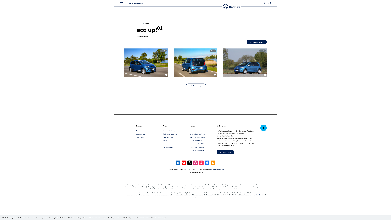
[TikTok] (201, 163)
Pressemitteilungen (170, 131)
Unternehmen (141, 134)
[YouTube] (184, 163)
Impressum (194, 131)
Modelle (139, 131)
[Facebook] (207, 163)
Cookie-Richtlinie (196, 141)
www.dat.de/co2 (255, 195)
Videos (165, 144)
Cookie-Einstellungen (197, 150)
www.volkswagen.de (217, 169)
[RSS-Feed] (213, 163)
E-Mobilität (140, 137)
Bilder (165, 141)
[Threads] (189, 163)
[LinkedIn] (178, 163)
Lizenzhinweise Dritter (197, 144)
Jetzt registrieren (225, 152)
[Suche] (264, 3)
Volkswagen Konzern (197, 147)
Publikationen (168, 137)
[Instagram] (195, 163)
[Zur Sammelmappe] (269, 3)
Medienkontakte (168, 147)
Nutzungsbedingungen (198, 137)
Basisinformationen (170, 134)
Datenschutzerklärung (197, 134)
